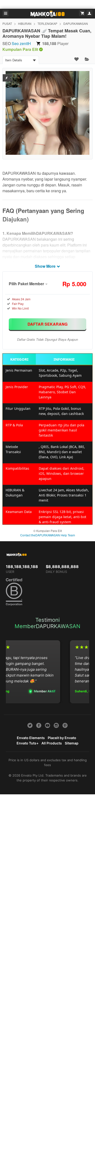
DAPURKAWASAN (75, 23)
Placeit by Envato (62, 738)
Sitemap (71, 743)
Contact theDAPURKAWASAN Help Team (47, 535)
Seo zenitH (21, 43)
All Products (51, 743)
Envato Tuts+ (27, 743)
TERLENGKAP (47, 23)
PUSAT (7, 23)
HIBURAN (24, 23)
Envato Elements (31, 738)
